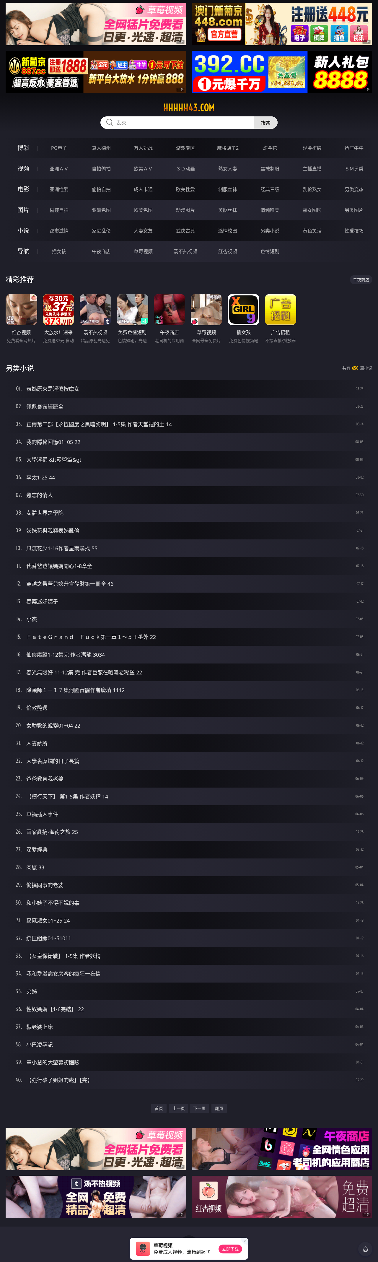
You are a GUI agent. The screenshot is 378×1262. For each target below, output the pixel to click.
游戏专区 (185, 148)
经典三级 (269, 189)
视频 (23, 169)
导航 (23, 251)
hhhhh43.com (189, 107)
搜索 (266, 122)
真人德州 (101, 148)
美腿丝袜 (227, 210)
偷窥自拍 (59, 210)
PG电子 (59, 148)
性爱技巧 (354, 230)
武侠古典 (185, 230)
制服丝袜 (227, 189)
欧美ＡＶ (143, 168)
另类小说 (269, 230)
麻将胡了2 (228, 148)
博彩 (23, 148)
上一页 (178, 1108)
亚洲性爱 (59, 189)
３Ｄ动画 (185, 168)
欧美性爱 (185, 189)
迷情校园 (227, 230)
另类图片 (354, 210)
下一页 (199, 1108)
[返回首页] (365, 1249)
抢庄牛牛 (354, 148)
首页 (159, 1108)
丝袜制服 (269, 168)
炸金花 (270, 148)
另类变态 (354, 189)
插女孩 (59, 251)
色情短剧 (269, 251)
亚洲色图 (101, 210)
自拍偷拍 (101, 168)
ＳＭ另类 (354, 168)
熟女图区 (312, 210)
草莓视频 (143, 251)
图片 (23, 210)
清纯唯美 (269, 210)
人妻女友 (143, 230)
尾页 (219, 1108)
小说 (23, 231)
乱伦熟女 (312, 189)
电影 (23, 189)
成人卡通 (143, 189)
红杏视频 (227, 251)
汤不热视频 (185, 251)
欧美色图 (143, 210)
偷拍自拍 (101, 189)
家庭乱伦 (101, 230)
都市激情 (59, 230)
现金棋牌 (312, 148)
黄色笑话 (312, 230)
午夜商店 (101, 251)
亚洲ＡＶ (59, 168)
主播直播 (312, 168)
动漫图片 (185, 210)
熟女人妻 (227, 168)
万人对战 (143, 148)
